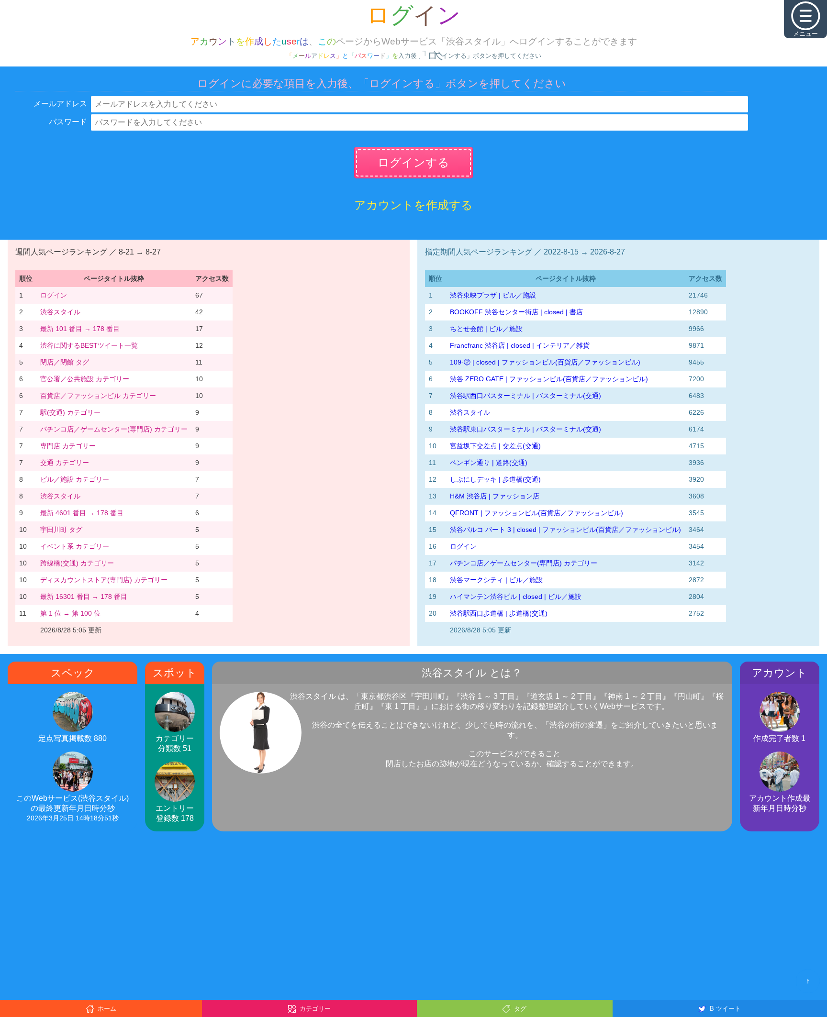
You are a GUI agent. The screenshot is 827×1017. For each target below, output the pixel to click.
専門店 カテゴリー (68, 446)
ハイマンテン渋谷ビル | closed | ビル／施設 (515, 596)
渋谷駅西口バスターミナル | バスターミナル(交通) (525, 395)
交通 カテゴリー (64, 462)
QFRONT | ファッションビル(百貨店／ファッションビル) (536, 513)
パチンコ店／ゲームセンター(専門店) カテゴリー (114, 429)
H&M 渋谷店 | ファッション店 (494, 496)
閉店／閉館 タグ (64, 362)
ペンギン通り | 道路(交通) (488, 462)
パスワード (68, 122)
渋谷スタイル (60, 312)
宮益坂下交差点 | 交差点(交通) (495, 446)
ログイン (53, 295)
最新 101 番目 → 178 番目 (80, 328)
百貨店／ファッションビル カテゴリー (98, 395)
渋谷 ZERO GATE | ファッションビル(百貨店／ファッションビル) (549, 379)
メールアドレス (60, 103)
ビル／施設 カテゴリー (74, 479)
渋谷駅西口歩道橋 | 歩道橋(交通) (499, 613)
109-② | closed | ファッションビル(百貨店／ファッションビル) (545, 362)
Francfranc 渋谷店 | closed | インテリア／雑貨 (520, 345)
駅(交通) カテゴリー (70, 412)
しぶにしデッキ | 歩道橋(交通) (495, 479)
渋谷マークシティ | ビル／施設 (496, 580)
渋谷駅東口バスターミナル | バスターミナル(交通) (525, 429)
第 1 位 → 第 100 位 (70, 613)
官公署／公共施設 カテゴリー (84, 379)
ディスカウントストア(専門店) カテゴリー (104, 580)
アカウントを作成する (413, 205)
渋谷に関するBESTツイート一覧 (89, 345)
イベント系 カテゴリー (74, 546)
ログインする (413, 162)
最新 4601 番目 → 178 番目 (81, 513)
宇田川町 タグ (61, 529)
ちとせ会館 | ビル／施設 (486, 328)
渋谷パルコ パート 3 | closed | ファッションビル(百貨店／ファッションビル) (565, 529)
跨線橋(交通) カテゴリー (77, 563)
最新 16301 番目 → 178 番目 (83, 596)
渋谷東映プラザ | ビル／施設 (493, 295)
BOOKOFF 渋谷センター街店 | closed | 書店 (516, 312)
